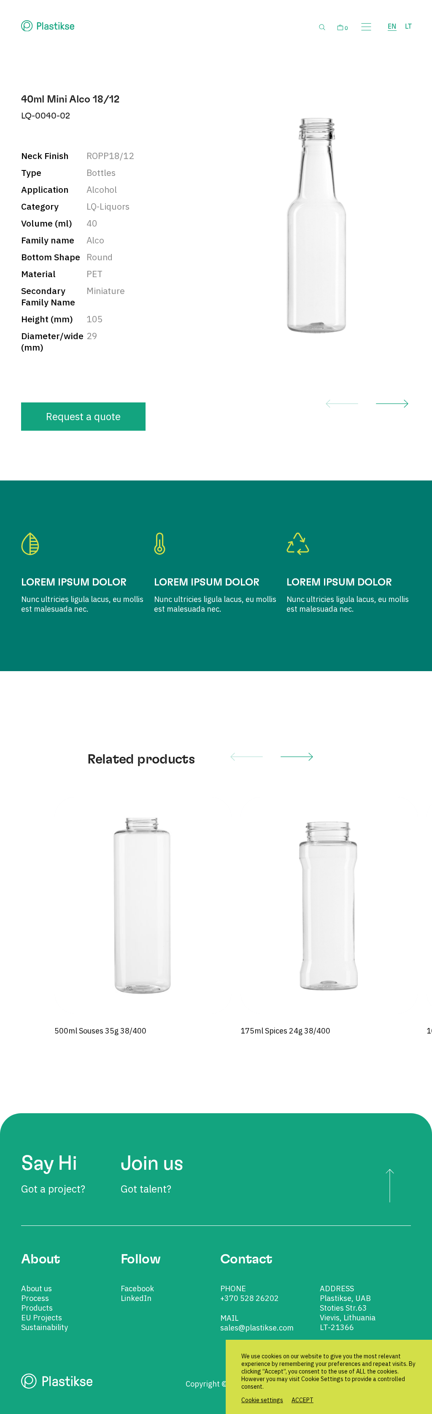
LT (408, 26)
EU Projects (41, 1317)
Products (37, 1308)
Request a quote (83, 416)
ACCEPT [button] (302, 1400)
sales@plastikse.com (257, 1328)
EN (392, 26)
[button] (342, 403)
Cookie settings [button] (262, 1400)
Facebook (137, 1288)
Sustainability (44, 1327)
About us (36, 1288)
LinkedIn (136, 1298)
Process (35, 1298)
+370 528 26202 (249, 1298)
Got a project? (53, 1174)
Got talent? (152, 1174)
